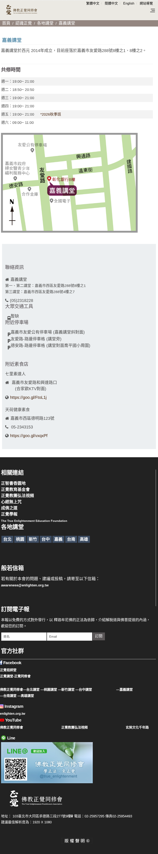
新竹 (33, 539)
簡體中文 (111, 3)
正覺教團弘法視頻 (17, 495)
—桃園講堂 (49, 689)
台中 (46, 539)
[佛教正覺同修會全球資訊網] (21, 10)
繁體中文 (92, 3)
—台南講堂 (8, 695)
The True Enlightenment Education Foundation (34, 520)
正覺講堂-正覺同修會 (15, 676)
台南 (71, 539)
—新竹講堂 (66, 689)
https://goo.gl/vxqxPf (29, 435)
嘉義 (58, 539)
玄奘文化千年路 (137, 727)
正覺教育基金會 (15, 489)
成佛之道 (9, 508)
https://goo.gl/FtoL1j (28, 397)
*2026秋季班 (50, 114)
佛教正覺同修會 (11, 727)
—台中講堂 (84, 689)
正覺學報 (9, 514)
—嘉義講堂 (124, 689)
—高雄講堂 (25, 695)
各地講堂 (45, 23)
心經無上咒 (11, 502)
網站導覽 (146, 3)
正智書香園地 (13, 483)
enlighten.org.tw (12, 713)
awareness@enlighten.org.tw (25, 585)
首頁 (6, 23)
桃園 (20, 539)
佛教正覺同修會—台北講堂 (20, 689)
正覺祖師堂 (8, 670)
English (128, 3)
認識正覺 (23, 23)
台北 (7, 539)
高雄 (84, 539)
